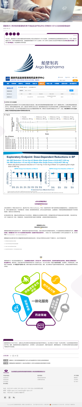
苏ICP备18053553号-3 (38, 404)
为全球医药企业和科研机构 (18, 371)
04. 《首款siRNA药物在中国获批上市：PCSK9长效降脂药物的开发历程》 (13, 249)
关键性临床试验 (41, 379)
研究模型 (5, 383)
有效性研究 (5, 379)
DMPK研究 (5, 381)
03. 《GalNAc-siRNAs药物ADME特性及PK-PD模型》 (10, 246)
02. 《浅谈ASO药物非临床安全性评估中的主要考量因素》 (11, 243)
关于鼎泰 (76, 375)
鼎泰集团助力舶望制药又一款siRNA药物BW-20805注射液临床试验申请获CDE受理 (29, 363)
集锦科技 (73, 404)
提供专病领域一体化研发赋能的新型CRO (35, 371)
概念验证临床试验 (41, 377)
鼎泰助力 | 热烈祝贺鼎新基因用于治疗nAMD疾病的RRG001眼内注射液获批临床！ (29, 360)
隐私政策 (46, 404)
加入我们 (76, 381)
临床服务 (39, 375)
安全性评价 (5, 377)
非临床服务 (6, 375)
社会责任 (76, 379)
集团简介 (76, 377)
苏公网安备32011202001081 (57, 404)
